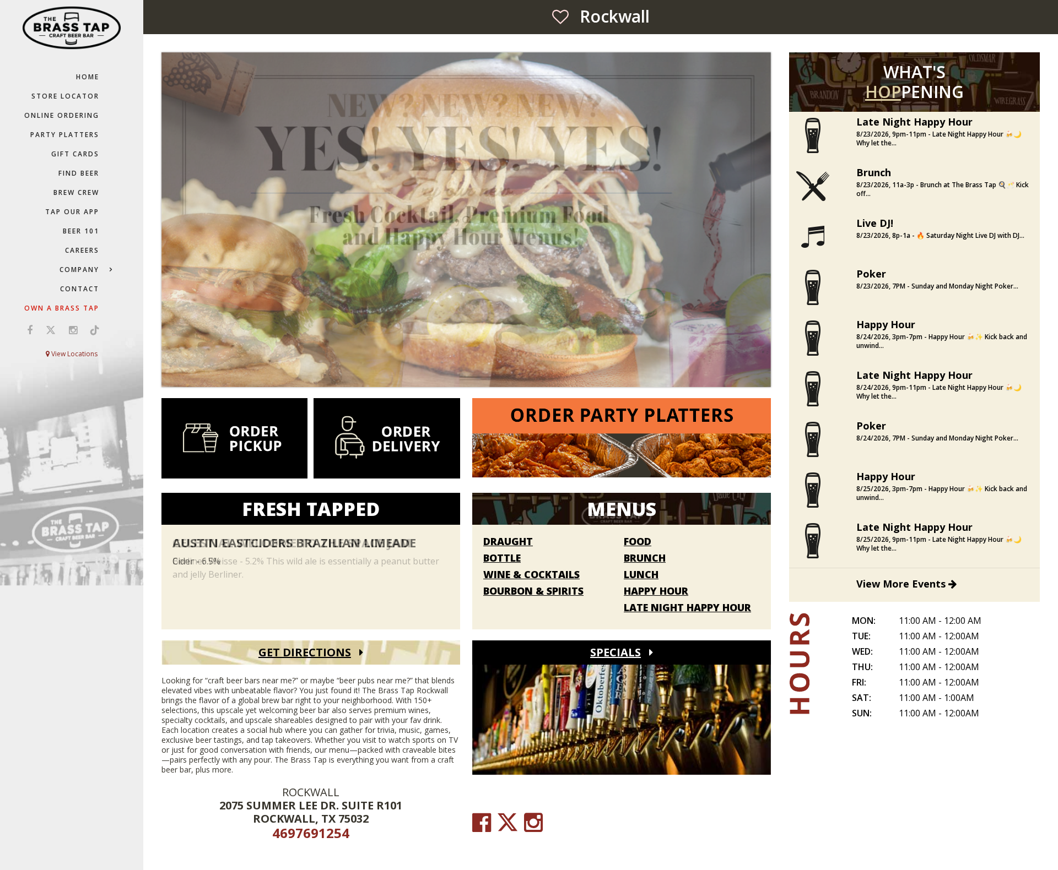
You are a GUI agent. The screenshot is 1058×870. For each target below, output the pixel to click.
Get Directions (304, 652)
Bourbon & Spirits (533, 591)
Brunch (645, 558)
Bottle (502, 558)
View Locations (74, 353)
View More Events (902, 583)
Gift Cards (75, 154)
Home (87, 76)
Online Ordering (61, 115)
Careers (82, 250)
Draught (508, 542)
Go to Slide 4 (483, 372)
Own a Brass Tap (61, 308)
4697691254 (310, 833)
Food (637, 542)
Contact (79, 288)
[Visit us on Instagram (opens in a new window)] (73, 330)
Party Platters (64, 134)
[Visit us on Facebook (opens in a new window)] (29, 330)
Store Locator (65, 96)
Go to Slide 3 (472, 372)
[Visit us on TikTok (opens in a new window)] (92, 330)
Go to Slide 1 (450, 372)
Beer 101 (81, 231)
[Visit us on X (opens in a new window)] (50, 330)
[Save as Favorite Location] (560, 16)
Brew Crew (76, 192)
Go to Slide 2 (461, 372)
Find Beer (78, 173)
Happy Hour (656, 591)
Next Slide (764, 220)
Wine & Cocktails (531, 575)
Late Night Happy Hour (687, 608)
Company (79, 269)
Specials (615, 652)
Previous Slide (168, 220)
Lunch (641, 575)
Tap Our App (72, 211)
